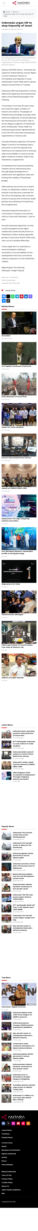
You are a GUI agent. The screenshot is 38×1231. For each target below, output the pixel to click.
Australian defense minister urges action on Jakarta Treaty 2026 (24, 1087)
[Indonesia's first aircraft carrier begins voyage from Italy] (6, 919)
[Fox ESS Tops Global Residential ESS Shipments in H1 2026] (19, 571)
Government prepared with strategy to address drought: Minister (18, 676)
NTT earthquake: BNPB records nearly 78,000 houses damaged (18, 613)
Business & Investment (11, 1150)
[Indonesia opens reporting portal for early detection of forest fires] (19, 384)
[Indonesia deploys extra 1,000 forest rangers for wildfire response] (6, 1016)
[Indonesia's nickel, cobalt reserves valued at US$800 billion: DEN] (19, 475)
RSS (3, 1193)
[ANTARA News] (21, 3)
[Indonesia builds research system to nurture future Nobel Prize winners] (19, 445)
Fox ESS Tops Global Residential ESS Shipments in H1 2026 (17, 583)
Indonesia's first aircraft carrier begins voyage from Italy (24, 918)
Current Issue (7, 1143)
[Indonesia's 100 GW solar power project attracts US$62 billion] (6, 898)
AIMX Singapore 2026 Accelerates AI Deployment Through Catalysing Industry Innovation (17, 518)
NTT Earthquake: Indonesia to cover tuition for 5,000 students (17, 426)
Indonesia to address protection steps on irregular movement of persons (18, 365)
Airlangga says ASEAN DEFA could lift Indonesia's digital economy (17, 1006)
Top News (6, 978)
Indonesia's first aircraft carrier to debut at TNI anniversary (22, 845)
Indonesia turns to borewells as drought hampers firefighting (21, 1077)
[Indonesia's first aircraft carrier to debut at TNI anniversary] (6, 846)
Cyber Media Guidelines (11, 1190)
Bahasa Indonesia (9, 1172)
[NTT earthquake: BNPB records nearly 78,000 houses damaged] (19, 602)
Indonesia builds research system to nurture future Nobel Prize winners (17, 457)
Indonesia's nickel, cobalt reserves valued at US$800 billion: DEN (16, 487)
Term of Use (7, 1175)
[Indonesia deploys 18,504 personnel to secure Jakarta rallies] (6, 856)
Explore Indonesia (9, 1154)
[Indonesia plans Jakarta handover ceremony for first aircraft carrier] (6, 887)
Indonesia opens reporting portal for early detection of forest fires (17, 395)
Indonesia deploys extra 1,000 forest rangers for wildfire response (22, 1015)
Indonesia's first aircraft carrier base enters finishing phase (22, 835)
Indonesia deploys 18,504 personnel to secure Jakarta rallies (23, 856)
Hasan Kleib (10, 290)
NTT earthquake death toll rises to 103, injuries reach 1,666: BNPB (24, 907)
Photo (4, 1161)
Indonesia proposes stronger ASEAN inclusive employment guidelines (23, 1025)
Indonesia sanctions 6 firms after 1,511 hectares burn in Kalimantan (24, 866)
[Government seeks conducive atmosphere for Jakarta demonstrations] (6, 1047)
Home (7, 12)
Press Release (7, 1165)
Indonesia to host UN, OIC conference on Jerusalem (19, 335)
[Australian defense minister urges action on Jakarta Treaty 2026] (6, 1088)
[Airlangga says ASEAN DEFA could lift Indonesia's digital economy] (19, 994)
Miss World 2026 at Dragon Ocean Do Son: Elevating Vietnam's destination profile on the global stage (18, 551)
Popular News (8, 826)
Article (4, 1157)
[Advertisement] (19, 702)
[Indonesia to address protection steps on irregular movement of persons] (19, 353)
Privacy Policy (7, 1179)
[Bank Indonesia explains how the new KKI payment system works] (6, 877)
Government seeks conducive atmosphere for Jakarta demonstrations (24, 1046)
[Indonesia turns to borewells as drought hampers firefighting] (6, 1078)
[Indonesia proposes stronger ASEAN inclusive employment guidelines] (6, 1026)
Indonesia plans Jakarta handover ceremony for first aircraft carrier (22, 887)
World (15, 12)
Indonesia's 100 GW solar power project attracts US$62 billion (23, 897)
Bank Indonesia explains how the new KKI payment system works (23, 876)
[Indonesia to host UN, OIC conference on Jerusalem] (19, 323)
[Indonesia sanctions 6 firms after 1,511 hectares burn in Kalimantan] (6, 867)
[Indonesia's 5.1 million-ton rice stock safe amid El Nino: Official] (6, 1098)
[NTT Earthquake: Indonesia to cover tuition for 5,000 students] (19, 414)
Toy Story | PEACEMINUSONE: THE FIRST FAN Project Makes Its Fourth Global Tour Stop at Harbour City (19, 645)
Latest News (7, 725)
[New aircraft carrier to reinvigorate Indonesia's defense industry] (6, 929)
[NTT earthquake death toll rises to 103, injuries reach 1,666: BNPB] (6, 908)
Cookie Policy (7, 1182)
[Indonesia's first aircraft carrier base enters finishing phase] (6, 836)
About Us (5, 1186)
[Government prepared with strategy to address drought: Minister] (19, 665)
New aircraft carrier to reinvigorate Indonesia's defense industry (22, 928)
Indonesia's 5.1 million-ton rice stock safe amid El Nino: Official (23, 1098)
